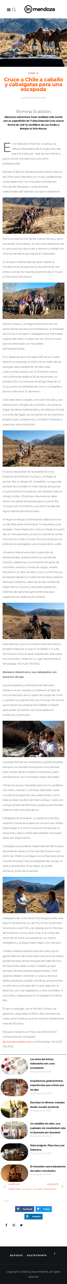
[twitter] (21, 1225)
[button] (9, 10)
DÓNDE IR (33, 73)
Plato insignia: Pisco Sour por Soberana (47, 1147)
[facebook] (6, 1225)
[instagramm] (14, 1225)
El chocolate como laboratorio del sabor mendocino (47, 1168)
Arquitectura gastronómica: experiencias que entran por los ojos (47, 1085)
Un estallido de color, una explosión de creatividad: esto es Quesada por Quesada (47, 1128)
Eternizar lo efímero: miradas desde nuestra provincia (47, 1104)
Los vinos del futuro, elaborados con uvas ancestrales (42, 1063)
